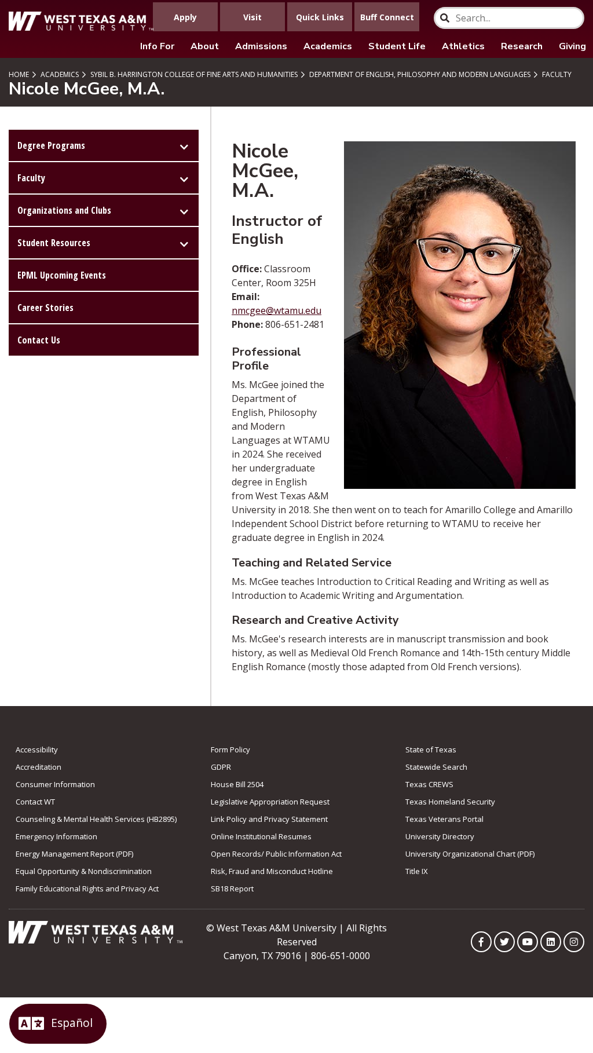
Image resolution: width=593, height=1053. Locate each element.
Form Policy (230, 749)
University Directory (439, 836)
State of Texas (430, 749)
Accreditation (38, 767)
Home (19, 74)
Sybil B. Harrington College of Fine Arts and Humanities (193, 74)
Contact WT (35, 801)
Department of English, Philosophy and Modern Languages (419, 74)
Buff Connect (387, 17)
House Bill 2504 (237, 784)
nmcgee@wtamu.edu (276, 310)
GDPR (221, 767)
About (205, 46)
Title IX (416, 871)
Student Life (397, 46)
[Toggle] (184, 145)
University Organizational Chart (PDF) (470, 854)
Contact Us (38, 340)
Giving (572, 46)
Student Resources (53, 242)
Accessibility (37, 749)
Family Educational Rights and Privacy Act (87, 888)
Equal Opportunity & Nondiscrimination (84, 871)
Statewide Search (436, 767)
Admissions (261, 46)
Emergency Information (56, 836)
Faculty (556, 74)
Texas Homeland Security (450, 801)
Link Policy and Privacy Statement (269, 819)
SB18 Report (232, 888)
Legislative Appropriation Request (270, 801)
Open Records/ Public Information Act (276, 854)
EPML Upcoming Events (61, 275)
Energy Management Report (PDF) (74, 854)
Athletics (463, 46)
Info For (157, 46)
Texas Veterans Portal (444, 819)
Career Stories (45, 307)
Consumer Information (55, 784)
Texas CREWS (429, 784)
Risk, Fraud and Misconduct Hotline (272, 871)
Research (522, 46)
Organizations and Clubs (64, 210)
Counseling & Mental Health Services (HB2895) (96, 819)
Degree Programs (51, 145)
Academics (327, 46)
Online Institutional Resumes (261, 836)
